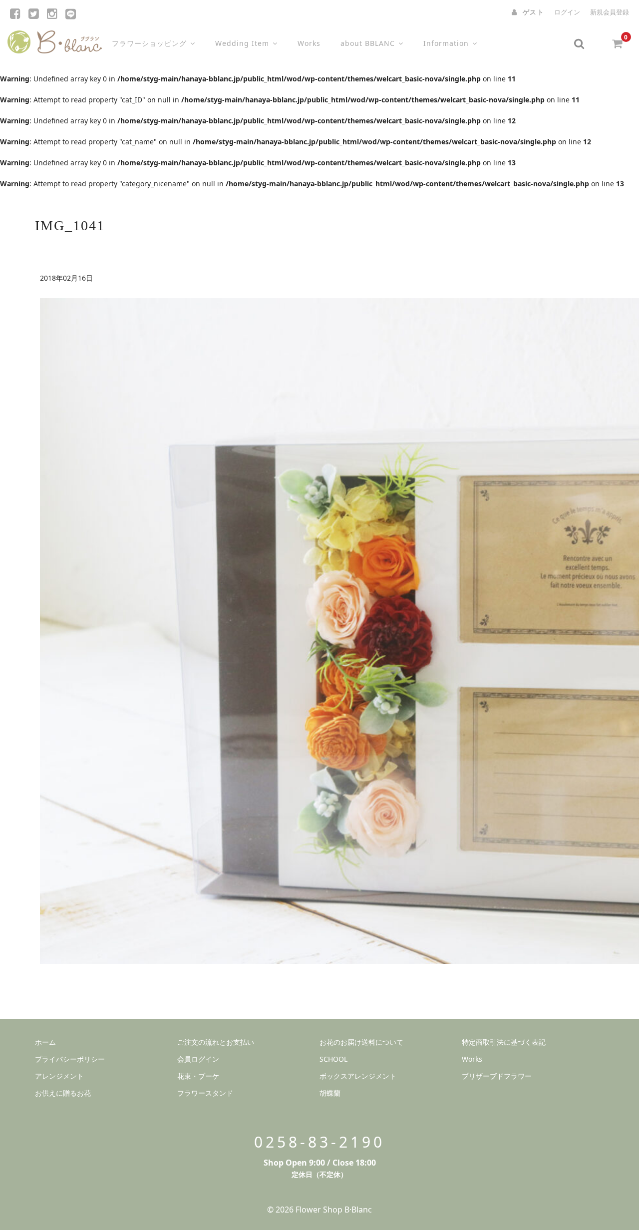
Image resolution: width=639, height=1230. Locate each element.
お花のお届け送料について (361, 1042)
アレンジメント (59, 1076)
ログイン (567, 11)
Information (446, 43)
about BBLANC (367, 43)
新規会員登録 (609, 11)
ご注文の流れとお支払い (215, 1042)
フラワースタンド (205, 1093)
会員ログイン (198, 1059)
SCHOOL (333, 1059)
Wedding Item (242, 43)
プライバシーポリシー (70, 1059)
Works (309, 43)
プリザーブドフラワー (497, 1076)
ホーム (45, 1042)
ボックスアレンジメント (358, 1076)
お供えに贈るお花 (63, 1093)
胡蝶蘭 (330, 1093)
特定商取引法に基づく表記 (504, 1042)
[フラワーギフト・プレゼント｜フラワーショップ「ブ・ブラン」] (54, 39)
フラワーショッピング (149, 43)
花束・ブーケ (198, 1076)
